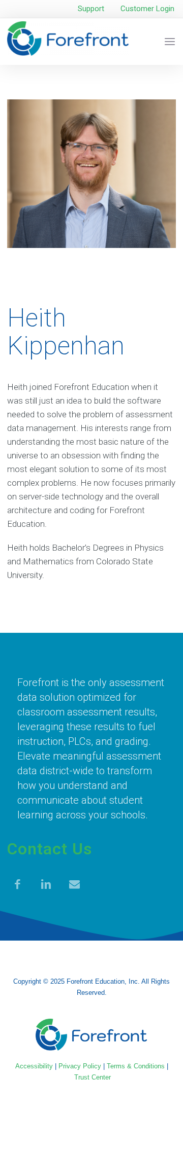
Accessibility (34, 1066)
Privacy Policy (79, 1066)
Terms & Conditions (136, 1066)
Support (91, 8)
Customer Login (147, 8)
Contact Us (49, 848)
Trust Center (92, 1077)
